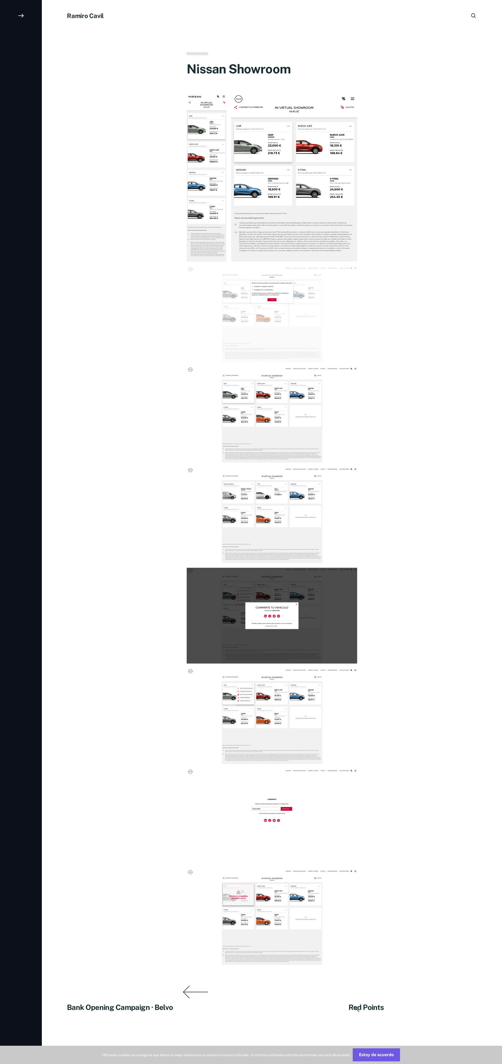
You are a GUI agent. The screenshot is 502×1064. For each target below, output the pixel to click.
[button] (21, 532)
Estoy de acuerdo (376, 1054)
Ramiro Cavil (85, 16)
